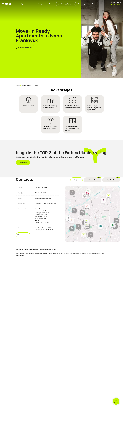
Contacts (95, 4)
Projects (51, 4)
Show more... (20, 255)
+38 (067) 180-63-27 (41, 187)
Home (17, 85)
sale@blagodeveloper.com (43, 198)
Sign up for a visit (22, 235)
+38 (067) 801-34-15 (115, 3)
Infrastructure (92, 180)
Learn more (23, 162)
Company (41, 4)
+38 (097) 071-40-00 (41, 192)
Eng (22, 4)
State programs (83, 4)
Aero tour (113, 180)
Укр (17, 4)
